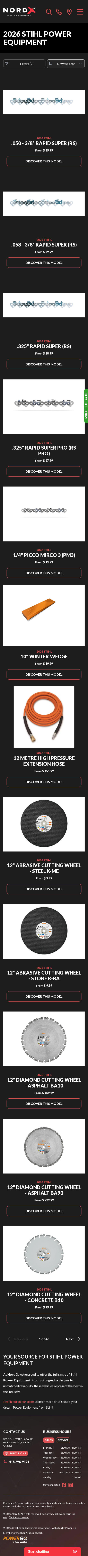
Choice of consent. (19, 1517)
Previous (21, 1339)
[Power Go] (40, 1539)
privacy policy (53, 1513)
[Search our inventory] (49, 11)
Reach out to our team (18, 1401)
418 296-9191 (19, 1462)
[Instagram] (70, 1484)
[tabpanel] (62, 1462)
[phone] (59, 11)
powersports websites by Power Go (57, 1527)
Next (70, 1339)
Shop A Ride (26, 1532)
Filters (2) (27, 64)
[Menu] (80, 11)
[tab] (48, 1440)
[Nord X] (19, 11)
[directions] (69, 11)
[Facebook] (64, 1484)
